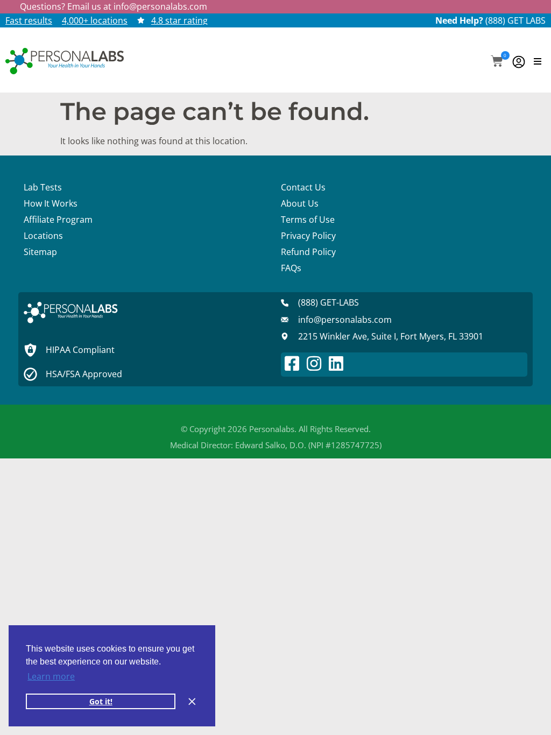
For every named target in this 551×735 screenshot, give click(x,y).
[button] (497, 62)
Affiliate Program (58, 219)
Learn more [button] (51, 676)
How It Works (50, 203)
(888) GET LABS (515, 20)
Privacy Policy (308, 236)
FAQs (291, 268)
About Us (300, 203)
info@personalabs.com (160, 6)
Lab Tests (43, 187)
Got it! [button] (100, 701)
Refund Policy (308, 252)
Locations (43, 236)
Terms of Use (308, 219)
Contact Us (303, 187)
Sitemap (40, 252)
